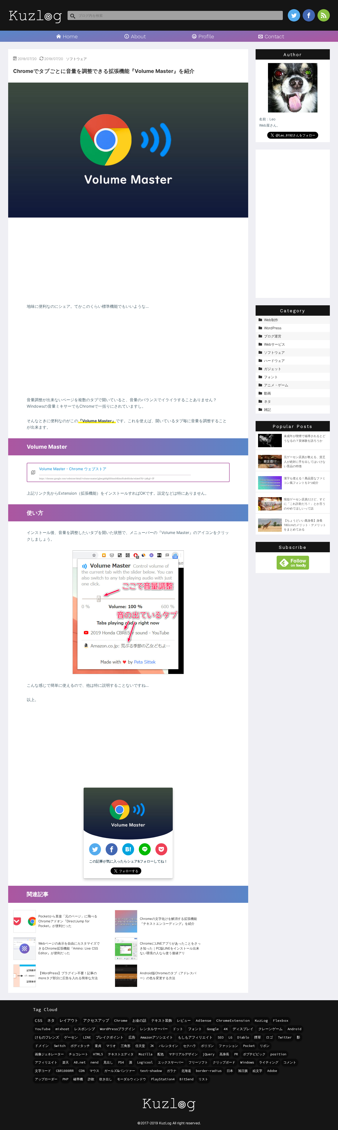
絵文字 (257, 1071)
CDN (82, 1071)
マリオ (111, 1046)
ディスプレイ (243, 1029)
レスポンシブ (84, 1029)
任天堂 (140, 1046)
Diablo (243, 1037)
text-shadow (151, 1071)
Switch (60, 1046)
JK (152, 1046)
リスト (203, 1079)
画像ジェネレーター (49, 1054)
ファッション (228, 1046)
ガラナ (171, 1071)
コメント (289, 1062)
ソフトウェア (76, 59)
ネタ (51, 1020)
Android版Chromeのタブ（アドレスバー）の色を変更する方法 (168, 975)
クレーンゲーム (270, 1029)
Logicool (145, 1062)
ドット (178, 1029)
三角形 (125, 1046)
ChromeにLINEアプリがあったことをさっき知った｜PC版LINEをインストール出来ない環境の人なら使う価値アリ (170, 948)
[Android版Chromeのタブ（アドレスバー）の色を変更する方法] (126, 976)
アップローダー (46, 1079)
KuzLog (261, 1020)
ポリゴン (207, 1046)
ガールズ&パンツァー (119, 1071)
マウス (94, 1071)
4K (226, 1029)
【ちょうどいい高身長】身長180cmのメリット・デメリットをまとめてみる (305, 525)
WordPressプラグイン (117, 1029)
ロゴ (269, 1037)
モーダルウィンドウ (131, 1079)
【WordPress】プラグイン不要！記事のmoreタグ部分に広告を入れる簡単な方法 (68, 975)
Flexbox (281, 1020)
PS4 (121, 1062)
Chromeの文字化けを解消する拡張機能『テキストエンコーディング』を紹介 (168, 921)
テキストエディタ (121, 1054)
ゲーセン (71, 1037)
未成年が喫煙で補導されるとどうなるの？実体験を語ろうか (304, 438)
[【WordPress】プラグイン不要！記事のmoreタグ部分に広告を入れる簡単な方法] (25, 976)
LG (230, 1037)
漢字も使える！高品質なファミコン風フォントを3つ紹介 (304, 480)
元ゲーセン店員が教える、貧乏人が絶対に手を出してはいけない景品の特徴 (304, 461)
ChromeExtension (233, 1020)
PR (236, 1054)
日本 (230, 1071)
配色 (160, 1054)
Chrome (120, 1020)
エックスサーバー (171, 1062)
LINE (87, 1037)
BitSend (186, 1079)
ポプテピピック (254, 1054)
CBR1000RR (65, 1071)
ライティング (268, 1062)
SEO (220, 1037)
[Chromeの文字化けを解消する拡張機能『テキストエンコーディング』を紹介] (126, 921)
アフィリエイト (46, 1062)
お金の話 (139, 1020)
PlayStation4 (163, 1079)
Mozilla (145, 1054)
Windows (247, 1062)
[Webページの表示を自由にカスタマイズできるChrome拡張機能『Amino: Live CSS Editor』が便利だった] (25, 948)
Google (213, 1029)
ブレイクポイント (109, 1037)
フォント (195, 1029)
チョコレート (78, 1054)
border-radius (209, 1071)
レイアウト (69, 1020)
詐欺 (91, 1079)
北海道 (186, 1071)
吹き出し (105, 1079)
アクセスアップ (96, 1020)
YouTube (42, 1029)
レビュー (184, 1020)
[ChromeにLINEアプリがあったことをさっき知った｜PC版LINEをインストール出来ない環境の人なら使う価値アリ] (126, 948)
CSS (38, 1020)
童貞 (98, 1046)
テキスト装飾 (161, 1020)
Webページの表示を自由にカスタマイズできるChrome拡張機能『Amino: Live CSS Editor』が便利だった (69, 948)
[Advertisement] (128, 260)
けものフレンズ (47, 1037)
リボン (264, 1046)
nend (94, 1062)
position (278, 1054)
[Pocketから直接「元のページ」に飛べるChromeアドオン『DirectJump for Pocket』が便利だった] (25, 921)
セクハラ (189, 1046)
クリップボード (224, 1062)
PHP (65, 1079)
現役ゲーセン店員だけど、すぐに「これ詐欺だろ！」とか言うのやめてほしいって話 (304, 503)
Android (294, 1029)
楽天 (65, 1062)
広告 (131, 1037)
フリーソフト (198, 1062)
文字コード (43, 1071)
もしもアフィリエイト (195, 1037)
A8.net (80, 1062)
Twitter (285, 1037)
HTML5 (98, 1054)
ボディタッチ (80, 1046)
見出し (108, 1062)
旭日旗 (243, 1071)
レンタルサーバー (154, 1029)
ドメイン (42, 1046)
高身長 (224, 1054)
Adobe (272, 1071)
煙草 (257, 1037)
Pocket (249, 1046)
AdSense (203, 1020)
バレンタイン (168, 1046)
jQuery (209, 1054)
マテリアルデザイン (183, 1054)
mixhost (62, 1029)
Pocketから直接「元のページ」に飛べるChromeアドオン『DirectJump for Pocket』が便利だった (67, 921)
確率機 (78, 1079)
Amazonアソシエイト (156, 1037)
